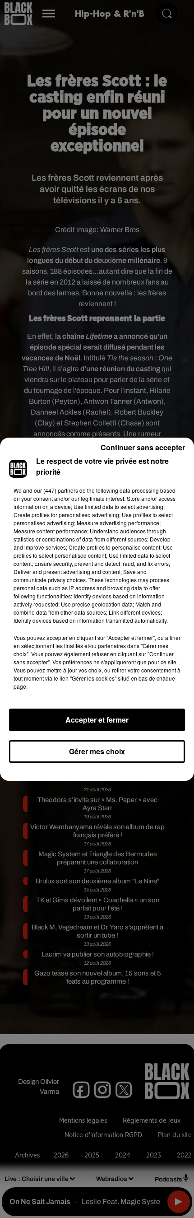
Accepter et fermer (97, 719)
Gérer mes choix (97, 751)
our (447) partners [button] (56, 490)
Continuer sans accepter (143, 447)
